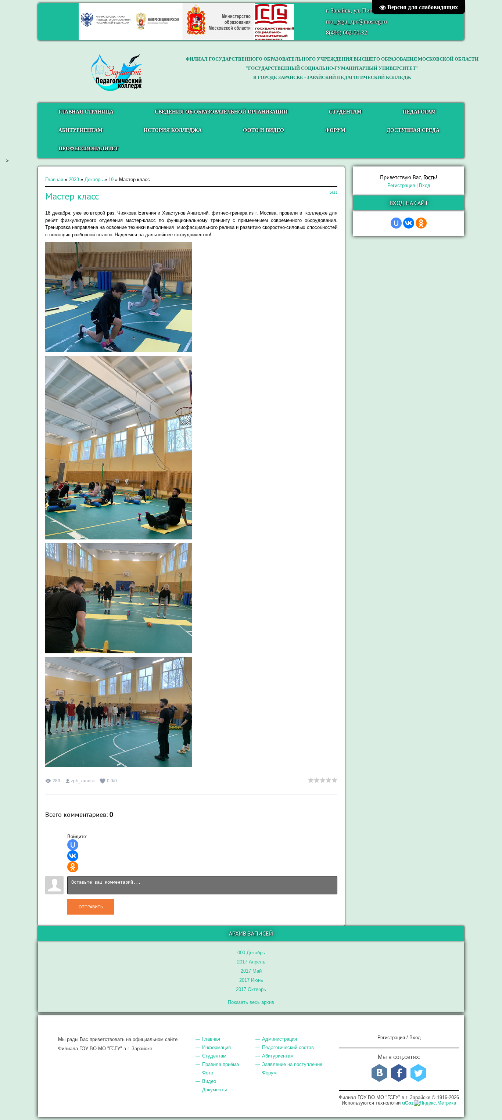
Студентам (214, 1056)
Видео (209, 1081)
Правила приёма (220, 1064)
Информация (216, 1047)
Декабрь (94, 179)
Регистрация (401, 185)
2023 (74, 179)
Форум (269, 1073)
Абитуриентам (278, 1056)
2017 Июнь (251, 980)
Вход (424, 185)
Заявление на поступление (292, 1064)
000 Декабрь (251, 952)
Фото (207, 1073)
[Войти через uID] (72, 844)
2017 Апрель (251, 962)
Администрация (279, 1039)
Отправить (91, 907)
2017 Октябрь (251, 989)
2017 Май (251, 971)
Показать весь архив (251, 1002)
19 (111, 179)
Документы (214, 1089)
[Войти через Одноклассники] (72, 866)
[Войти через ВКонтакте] (72, 855)
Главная (54, 179)
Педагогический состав (288, 1047)
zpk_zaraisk (83, 780)
